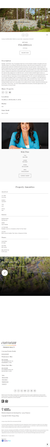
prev (23, 35)
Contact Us (4, 384)
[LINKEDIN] (21, 390)
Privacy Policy (15, 416)
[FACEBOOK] (15, 390)
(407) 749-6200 (5, 359)
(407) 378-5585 (5, 368)
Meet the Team (5, 377)
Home (3, 375)
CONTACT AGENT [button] (25, 175)
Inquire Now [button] (25, 52)
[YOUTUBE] (25, 390)
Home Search (4, 379)
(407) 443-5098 (25, 166)
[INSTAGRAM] (18, 390)
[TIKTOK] (28, 390)
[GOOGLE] (31, 390)
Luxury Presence (26, 413)
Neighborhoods (5, 381)
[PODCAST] (34, 390)
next (26, 35)
